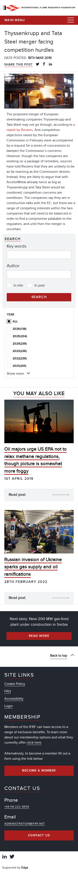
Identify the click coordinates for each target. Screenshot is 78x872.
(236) (20, 351)
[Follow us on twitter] (12, 857)
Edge (24, 867)
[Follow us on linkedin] (4, 857)
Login (8, 706)
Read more (39, 635)
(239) (20, 343)
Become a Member (39, 770)
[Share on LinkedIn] (50, 64)
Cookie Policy (14, 684)
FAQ (7, 691)
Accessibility (13, 698)
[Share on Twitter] (37, 64)
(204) (20, 336)
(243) (19, 366)
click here (34, 742)
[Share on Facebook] (44, 64)
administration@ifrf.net (24, 823)
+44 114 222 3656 (16, 806)
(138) (19, 329)
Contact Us (39, 835)
